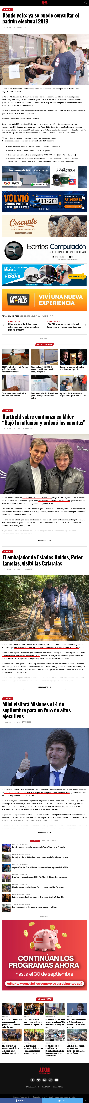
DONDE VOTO (25, 316)
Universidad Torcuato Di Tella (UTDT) (54, 500)
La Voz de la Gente (32, 1086)
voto (52, 316)
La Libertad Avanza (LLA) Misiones (36, 497)
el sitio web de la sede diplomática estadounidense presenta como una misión (46, 647)
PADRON (45, 316)
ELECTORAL (36, 316)
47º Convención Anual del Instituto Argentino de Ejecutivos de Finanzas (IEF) (37, 792)
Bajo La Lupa (46, 1086)
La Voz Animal (58, 1086)
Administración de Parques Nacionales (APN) (21, 655)
